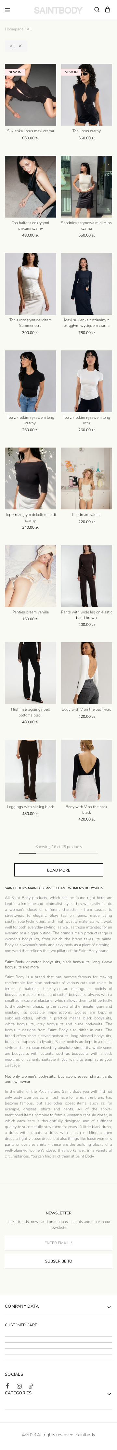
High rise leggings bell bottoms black (30, 712)
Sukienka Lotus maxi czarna (30, 130)
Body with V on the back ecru (86, 709)
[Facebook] (7, 1387)
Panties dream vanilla (30, 612)
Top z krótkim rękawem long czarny (30, 420)
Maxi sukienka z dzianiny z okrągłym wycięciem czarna (87, 322)
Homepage (14, 29)
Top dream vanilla (86, 514)
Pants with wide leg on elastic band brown (86, 615)
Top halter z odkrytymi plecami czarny (30, 225)
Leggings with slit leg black (30, 806)
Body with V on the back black (86, 809)
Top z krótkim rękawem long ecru (86, 420)
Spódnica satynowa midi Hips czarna (86, 225)
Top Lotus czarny (86, 130)
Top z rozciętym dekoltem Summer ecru (30, 322)
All (12, 46)
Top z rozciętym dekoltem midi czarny (30, 517)
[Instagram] (19, 1387)
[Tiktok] (31, 1387)
